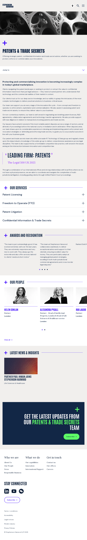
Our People (8, 466)
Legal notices (9, 520)
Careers (50, 469)
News (6, 469)
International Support (34, 469)
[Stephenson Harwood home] (8, 6)
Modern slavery (9, 524)
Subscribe (70, 436)
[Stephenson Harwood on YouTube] (14, 491)
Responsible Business (12, 473)
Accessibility (8, 515)
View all (7, 340)
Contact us (51, 462)
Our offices (51, 466)
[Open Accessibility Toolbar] (72, 5)
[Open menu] (83, 6)
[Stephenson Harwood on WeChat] (21, 491)
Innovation (29, 466)
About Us (8, 462)
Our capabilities (31, 462)
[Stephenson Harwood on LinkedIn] (6, 491)
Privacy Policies (9, 528)
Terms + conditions (11, 511)
